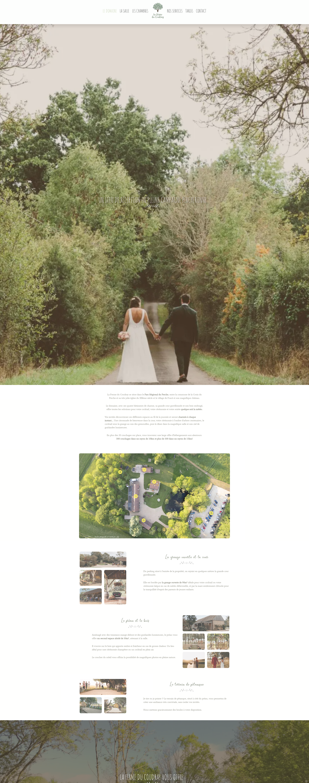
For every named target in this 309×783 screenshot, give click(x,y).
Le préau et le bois (135, 620)
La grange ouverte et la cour (186, 556)
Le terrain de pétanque (187, 684)
